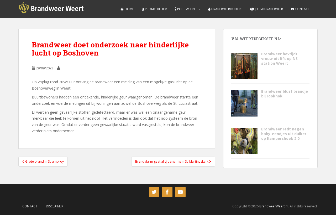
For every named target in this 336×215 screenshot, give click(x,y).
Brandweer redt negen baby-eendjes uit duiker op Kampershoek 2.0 (283, 133)
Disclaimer (54, 206)
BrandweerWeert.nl (273, 206)
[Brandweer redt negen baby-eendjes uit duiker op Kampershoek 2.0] (244, 140)
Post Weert (186, 9)
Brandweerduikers (226, 9)
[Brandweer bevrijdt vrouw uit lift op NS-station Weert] (244, 65)
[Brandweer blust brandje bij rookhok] (244, 102)
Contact (302, 9)
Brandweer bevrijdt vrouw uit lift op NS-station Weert (280, 58)
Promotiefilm (155, 9)
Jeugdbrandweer (268, 9)
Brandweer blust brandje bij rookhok (284, 93)
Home (129, 9)
